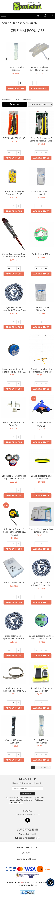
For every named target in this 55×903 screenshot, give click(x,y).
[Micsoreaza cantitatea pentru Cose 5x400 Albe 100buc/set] (37, 754)
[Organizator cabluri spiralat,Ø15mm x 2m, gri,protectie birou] (41, 567)
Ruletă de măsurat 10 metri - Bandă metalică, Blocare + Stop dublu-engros (14, 530)
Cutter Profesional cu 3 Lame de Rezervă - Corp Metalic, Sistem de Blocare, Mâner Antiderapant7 (41, 139)
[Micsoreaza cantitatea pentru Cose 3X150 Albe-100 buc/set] (37, 206)
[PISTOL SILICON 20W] (41, 407)
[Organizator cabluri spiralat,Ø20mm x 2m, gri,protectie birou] (13, 621)
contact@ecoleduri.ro (29, 837)
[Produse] (3, 16)
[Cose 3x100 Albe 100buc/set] (41, 292)
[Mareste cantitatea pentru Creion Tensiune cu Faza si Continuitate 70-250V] (18, 268)
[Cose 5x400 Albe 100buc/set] (41, 725)
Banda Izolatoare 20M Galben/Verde (41, 477)
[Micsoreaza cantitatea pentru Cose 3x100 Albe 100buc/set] (37, 322)
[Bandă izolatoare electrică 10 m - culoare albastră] (41, 621)
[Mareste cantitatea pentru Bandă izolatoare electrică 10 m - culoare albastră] (46, 650)
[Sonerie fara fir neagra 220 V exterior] (41, 673)
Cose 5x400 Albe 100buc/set (41, 741)
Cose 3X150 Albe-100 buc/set (41, 192)
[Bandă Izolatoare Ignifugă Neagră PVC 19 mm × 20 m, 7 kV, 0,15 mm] (13, 461)
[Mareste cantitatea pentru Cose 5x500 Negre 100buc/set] (18, 754)
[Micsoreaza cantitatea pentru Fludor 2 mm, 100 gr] (37, 268)
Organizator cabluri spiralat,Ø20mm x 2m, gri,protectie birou (13, 637)
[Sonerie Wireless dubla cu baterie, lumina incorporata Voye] (41, 514)
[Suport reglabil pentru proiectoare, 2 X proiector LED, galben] (41, 350)
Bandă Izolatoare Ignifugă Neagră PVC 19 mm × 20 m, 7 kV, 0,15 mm (14, 477)
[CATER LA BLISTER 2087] (13, 123)
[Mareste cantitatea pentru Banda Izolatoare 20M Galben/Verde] (46, 490)
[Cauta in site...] (52, 15)
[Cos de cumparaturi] (45, 15)
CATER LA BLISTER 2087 (14, 138)
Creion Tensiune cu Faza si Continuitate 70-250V (13, 255)
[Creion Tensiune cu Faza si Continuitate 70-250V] (13, 234)
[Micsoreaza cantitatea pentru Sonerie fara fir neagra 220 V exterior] (37, 702)
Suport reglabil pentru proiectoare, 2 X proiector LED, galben (41, 370)
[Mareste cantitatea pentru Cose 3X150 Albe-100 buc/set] (46, 206)
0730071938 (29, 833)
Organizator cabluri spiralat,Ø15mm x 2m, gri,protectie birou (41, 583)
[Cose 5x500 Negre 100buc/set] (13, 725)
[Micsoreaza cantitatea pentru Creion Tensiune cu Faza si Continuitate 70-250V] (9, 268)
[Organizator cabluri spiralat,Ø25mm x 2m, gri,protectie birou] (13, 292)
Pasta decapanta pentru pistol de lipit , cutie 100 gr (13, 370)
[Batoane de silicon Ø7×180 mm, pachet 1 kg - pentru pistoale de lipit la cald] (39, 51)
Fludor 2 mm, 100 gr (41, 254)
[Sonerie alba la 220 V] (13, 567)
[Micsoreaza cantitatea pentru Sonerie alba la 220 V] (9, 597)
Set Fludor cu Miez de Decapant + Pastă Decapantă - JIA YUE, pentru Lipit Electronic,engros (14, 192)
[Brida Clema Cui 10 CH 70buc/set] (13, 407)
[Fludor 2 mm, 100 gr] (41, 234)
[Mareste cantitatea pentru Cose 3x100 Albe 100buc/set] (46, 322)
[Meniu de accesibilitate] (50, 882)
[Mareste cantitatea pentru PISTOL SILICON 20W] (46, 437)
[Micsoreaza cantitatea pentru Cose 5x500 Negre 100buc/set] (9, 754)
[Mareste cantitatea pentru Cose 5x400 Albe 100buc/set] (46, 754)
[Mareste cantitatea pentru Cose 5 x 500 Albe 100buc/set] (20, 83)
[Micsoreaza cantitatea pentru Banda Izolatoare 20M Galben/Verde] (37, 490)
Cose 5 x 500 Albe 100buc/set (16, 68)
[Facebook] (27, 820)
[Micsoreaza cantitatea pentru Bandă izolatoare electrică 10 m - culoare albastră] (37, 650)
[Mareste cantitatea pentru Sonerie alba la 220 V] (18, 597)
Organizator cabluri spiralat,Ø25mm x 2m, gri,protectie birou (13, 308)
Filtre (15, 104)
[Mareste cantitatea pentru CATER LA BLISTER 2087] (18, 152)
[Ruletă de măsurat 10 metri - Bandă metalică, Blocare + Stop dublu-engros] (13, 514)
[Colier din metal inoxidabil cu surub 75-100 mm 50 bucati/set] (13, 673)
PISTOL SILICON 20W (41, 422)
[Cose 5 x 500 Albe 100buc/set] (16, 51)
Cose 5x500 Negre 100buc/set (13, 741)
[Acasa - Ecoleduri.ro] (27, 6)
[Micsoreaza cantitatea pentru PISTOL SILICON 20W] (37, 437)
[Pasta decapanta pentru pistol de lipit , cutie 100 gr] (13, 350)
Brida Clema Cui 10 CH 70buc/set (13, 423)
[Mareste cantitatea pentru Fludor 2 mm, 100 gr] (46, 268)
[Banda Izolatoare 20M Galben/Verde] (41, 461)
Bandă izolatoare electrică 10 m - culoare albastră (41, 637)
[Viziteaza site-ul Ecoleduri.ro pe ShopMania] (27, 892)
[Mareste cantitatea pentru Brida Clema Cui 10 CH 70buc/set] (18, 437)
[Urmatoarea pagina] (49, 767)
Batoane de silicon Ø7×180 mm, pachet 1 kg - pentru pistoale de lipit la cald (39, 68)
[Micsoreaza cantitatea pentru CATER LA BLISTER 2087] (9, 152)
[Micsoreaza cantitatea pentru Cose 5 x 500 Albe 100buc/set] (11, 83)
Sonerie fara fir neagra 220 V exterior (41, 689)
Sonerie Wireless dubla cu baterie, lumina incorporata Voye (41, 530)
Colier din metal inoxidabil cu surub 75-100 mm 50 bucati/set (14, 689)
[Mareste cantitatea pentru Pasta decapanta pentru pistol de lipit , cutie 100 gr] (18, 383)
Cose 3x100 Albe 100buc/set (41, 308)
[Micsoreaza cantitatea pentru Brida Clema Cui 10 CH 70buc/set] (9, 437)
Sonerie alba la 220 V (14, 582)
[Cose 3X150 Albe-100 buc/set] (41, 176)
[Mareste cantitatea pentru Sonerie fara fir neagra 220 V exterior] (46, 702)
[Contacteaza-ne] (38, 15)
